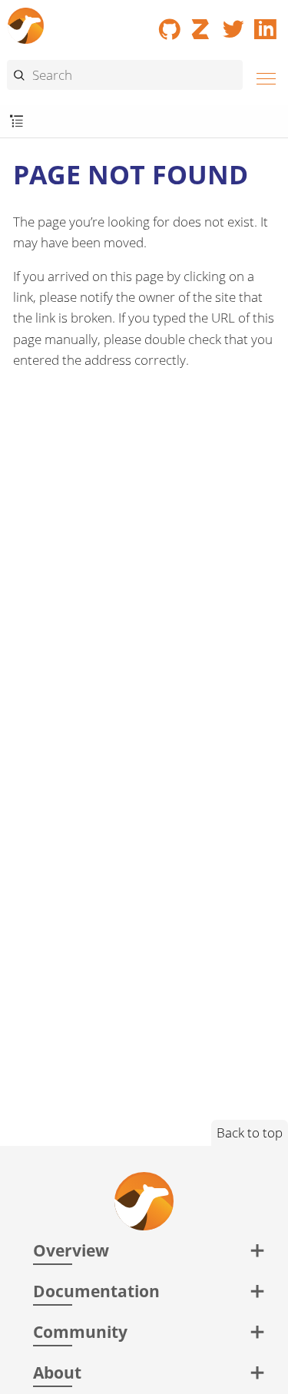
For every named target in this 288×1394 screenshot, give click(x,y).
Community (80, 1331)
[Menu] (262, 76)
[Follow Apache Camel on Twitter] (233, 24)
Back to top (250, 1132)
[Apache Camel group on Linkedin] (266, 24)
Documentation (96, 1291)
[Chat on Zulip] (202, 24)
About (57, 1372)
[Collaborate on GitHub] (170, 24)
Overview (71, 1250)
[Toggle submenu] (16, 121)
